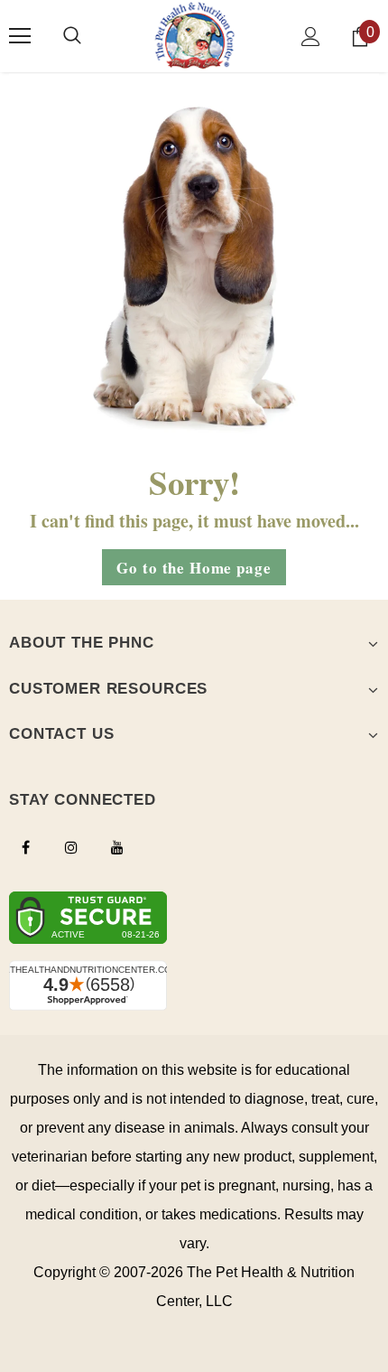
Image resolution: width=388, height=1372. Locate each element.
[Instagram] (71, 846)
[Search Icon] (72, 36)
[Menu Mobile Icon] (20, 36)
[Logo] (194, 35)
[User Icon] (310, 36)
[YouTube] (117, 846)
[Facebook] (25, 846)
